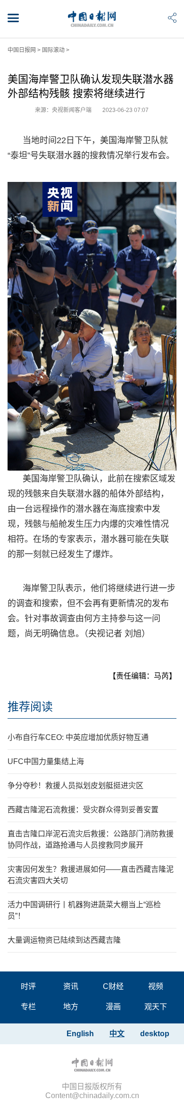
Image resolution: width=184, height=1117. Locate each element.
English (80, 1034)
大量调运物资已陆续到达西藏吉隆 (64, 940)
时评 (28, 986)
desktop (154, 1034)
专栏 (28, 1007)
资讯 (70, 986)
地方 (70, 1007)
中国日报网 (22, 50)
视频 (155, 986)
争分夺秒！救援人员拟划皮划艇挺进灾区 (75, 786)
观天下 (155, 1007)
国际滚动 (53, 50)
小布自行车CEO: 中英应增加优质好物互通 (78, 737)
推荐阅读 (30, 706)
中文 (117, 1034)
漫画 (113, 1007)
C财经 (113, 986)
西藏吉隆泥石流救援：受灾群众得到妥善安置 (83, 810)
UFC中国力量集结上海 (46, 761)
